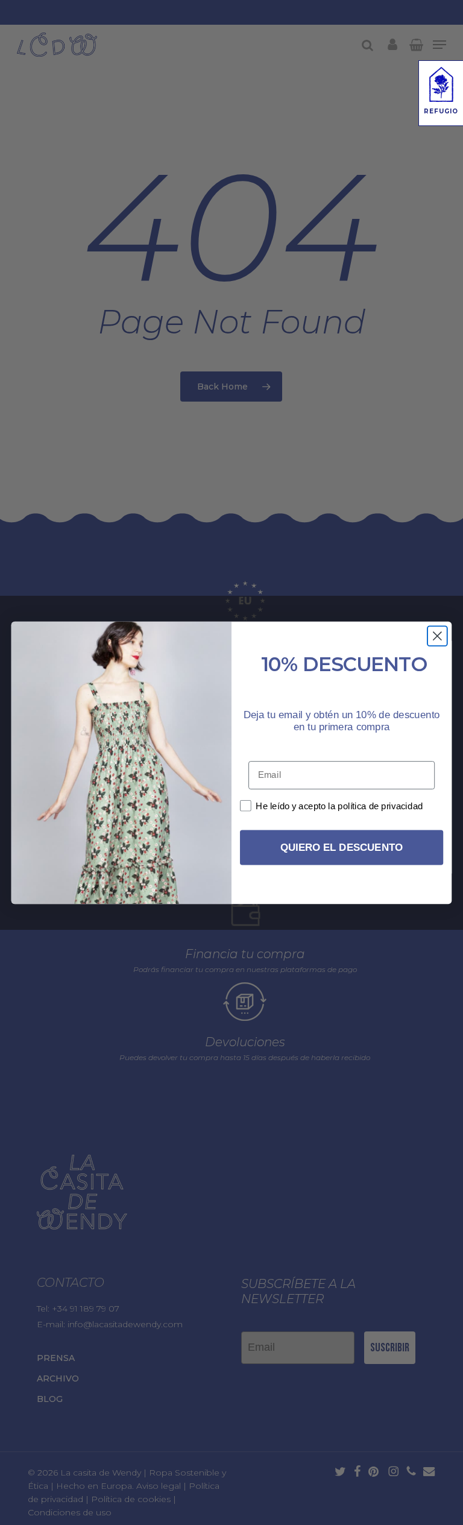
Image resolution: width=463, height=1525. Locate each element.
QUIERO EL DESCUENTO (341, 847)
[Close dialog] (437, 636)
